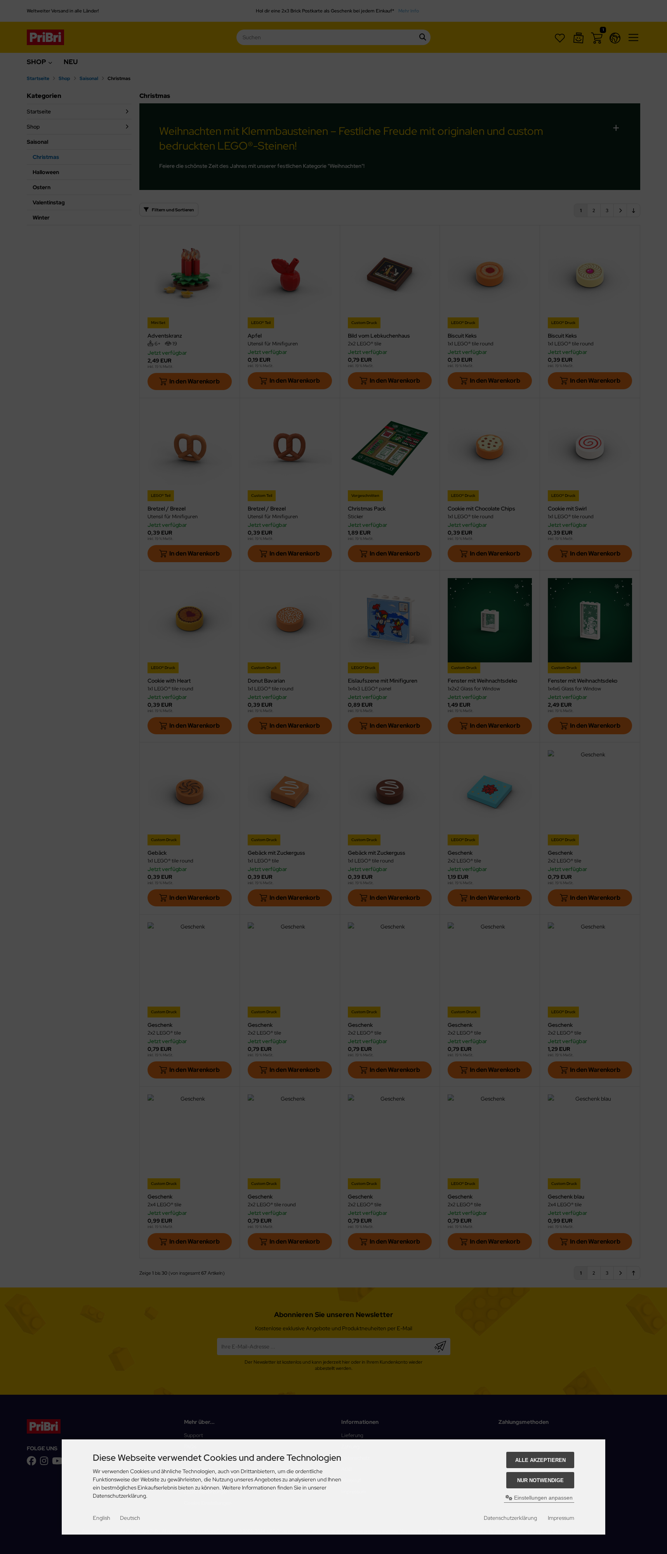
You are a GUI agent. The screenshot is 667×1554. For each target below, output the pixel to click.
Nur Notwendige (540, 1480)
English (101, 1517)
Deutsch (130, 1517)
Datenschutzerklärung (510, 1517)
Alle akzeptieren (540, 1460)
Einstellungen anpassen (542, 1498)
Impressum (561, 1517)
